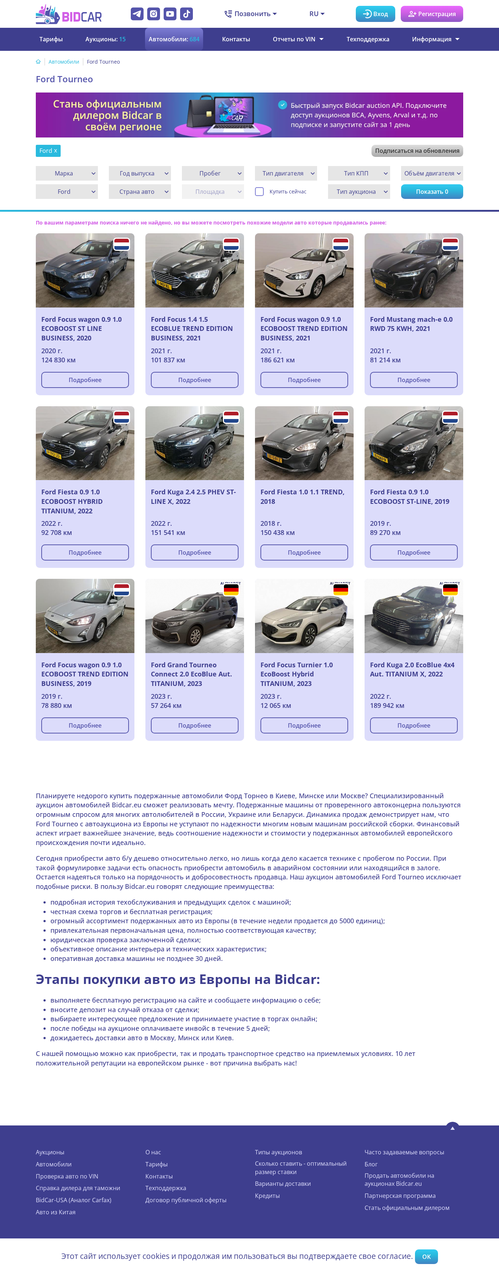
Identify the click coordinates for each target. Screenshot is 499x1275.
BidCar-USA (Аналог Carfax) (73, 1200)
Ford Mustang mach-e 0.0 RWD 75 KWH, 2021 (411, 324)
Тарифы (51, 39)
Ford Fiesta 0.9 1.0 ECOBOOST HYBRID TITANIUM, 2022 (72, 501)
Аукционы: (105, 39)
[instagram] (153, 13)
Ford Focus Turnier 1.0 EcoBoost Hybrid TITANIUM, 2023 (296, 674)
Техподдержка (368, 39)
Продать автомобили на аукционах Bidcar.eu (399, 1180)
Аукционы (50, 1152)
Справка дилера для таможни (78, 1188)
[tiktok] (186, 13)
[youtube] (170, 13)
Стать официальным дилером (407, 1208)
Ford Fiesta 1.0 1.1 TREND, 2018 (302, 496)
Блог (371, 1164)
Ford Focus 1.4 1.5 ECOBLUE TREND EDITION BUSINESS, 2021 (192, 328)
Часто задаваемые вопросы (404, 1152)
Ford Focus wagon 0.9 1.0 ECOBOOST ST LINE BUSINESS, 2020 (81, 328)
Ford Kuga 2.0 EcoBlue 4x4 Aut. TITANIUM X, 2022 (412, 669)
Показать (432, 192)
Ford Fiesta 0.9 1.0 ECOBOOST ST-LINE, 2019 (409, 496)
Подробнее (85, 380)
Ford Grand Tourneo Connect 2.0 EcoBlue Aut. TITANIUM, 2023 (191, 674)
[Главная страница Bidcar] (69, 14)
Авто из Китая (56, 1212)
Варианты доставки (283, 1184)
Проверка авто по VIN (67, 1176)
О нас (153, 1152)
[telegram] (137, 13)
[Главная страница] (38, 61)
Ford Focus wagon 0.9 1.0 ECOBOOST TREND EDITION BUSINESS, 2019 (85, 674)
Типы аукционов (278, 1152)
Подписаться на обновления (417, 151)
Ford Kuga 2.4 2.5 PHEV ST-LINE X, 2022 (193, 496)
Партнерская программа (400, 1196)
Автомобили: (174, 39)
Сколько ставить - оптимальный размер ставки (301, 1167)
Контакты (236, 39)
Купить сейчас (288, 191)
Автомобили (64, 61)
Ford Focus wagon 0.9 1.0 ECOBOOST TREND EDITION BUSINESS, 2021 (304, 328)
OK (426, 1257)
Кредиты (267, 1196)
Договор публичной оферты (185, 1200)
